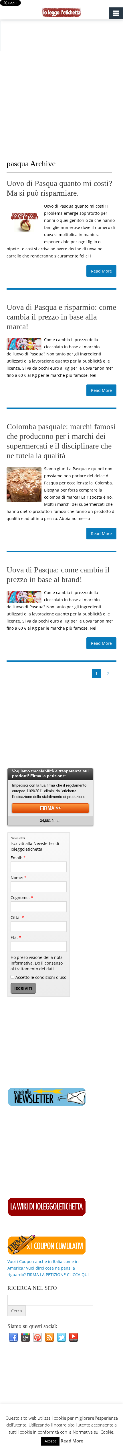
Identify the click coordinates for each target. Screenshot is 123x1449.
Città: (17, 917)
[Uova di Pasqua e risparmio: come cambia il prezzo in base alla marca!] (24, 344)
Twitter (61, 1337)
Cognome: (22, 897)
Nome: (19, 877)
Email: (18, 857)
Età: (16, 937)
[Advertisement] (55, 109)
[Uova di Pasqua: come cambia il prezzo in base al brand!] (24, 597)
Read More (101, 271)
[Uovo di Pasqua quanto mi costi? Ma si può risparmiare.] (24, 222)
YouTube (73, 1337)
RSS (49, 1337)
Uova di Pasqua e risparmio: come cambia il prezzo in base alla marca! (61, 317)
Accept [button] (50, 1441)
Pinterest (37, 1337)
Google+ (25, 1337)
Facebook (13, 1337)
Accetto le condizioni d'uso (40, 977)
